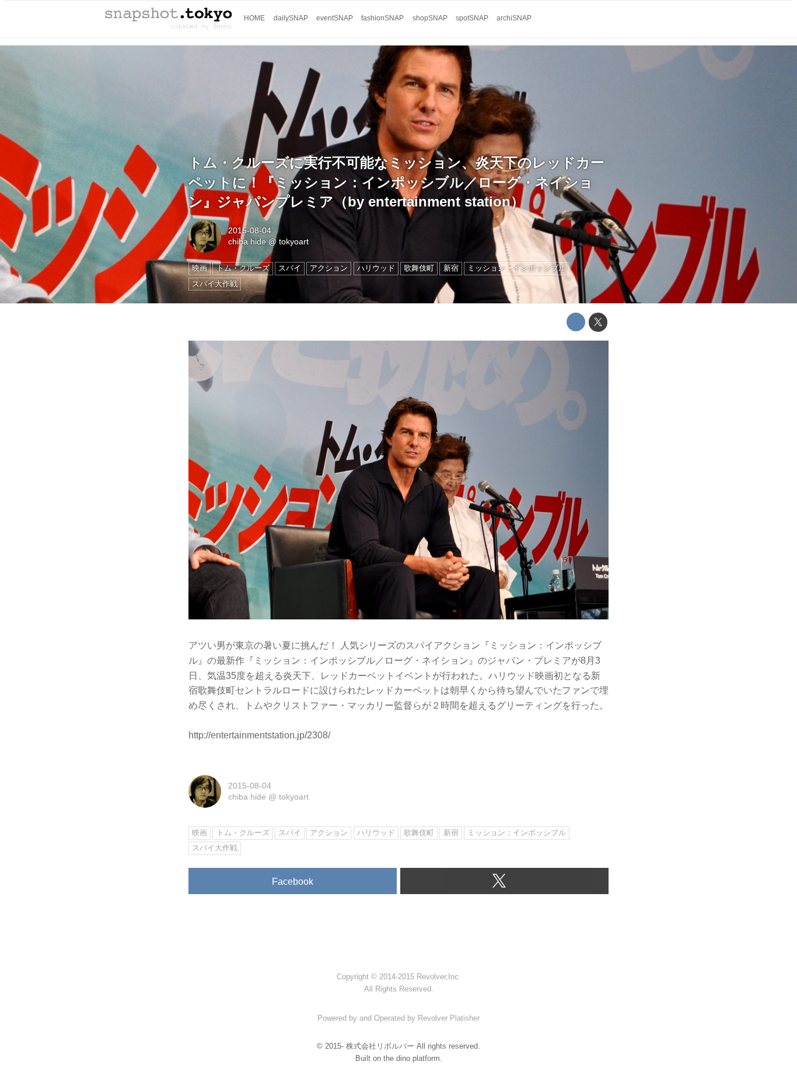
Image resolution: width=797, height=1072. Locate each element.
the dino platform (411, 1058)
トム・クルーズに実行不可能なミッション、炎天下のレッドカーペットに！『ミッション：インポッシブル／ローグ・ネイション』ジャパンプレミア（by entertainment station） (396, 182)
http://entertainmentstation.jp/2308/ (259, 735)
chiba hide (247, 241)
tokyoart (294, 241)
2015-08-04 (249, 230)
